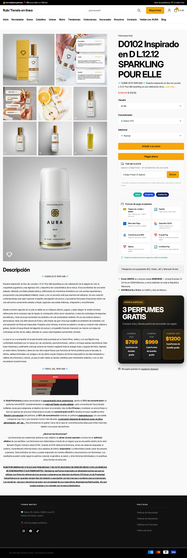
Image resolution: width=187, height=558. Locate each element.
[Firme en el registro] (169, 10)
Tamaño (122, 100)
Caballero (41, 19)
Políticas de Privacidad (147, 524)
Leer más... (171, 86)
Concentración (125, 115)
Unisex (52, 19)
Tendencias (74, 19)
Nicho (62, 19)
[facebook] (30, 531)
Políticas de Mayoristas (147, 512)
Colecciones (90, 19)
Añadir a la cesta (151, 146)
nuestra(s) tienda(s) (150, 369)
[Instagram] (23, 531)
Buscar (172, 174)
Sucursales (105, 19)
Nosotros (119, 19)
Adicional (122, 129)
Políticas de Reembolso (147, 518)
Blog (163, 19)
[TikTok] (37, 531)
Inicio (5, 19)
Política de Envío (144, 530)
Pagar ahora (151, 156)
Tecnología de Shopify (44, 553)
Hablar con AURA (149, 19)
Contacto (132, 19)
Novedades (17, 19)
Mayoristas (155, 10)
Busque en (139, 10)
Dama (30, 19)
